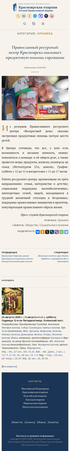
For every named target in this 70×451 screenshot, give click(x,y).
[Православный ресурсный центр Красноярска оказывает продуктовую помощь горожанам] (35, 98)
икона (16, 327)
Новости (17, 422)
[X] (47, 232)
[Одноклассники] (42, 232)
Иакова (6, 334)
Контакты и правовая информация (35, 435)
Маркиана (45, 331)
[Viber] (57, 232)
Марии (14, 337)
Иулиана (34, 331)
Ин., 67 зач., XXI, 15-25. (22, 351)
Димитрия (27, 334)
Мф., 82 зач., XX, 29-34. (35, 358)
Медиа (41, 422)
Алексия (15, 334)
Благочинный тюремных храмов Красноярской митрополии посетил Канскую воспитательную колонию (17, 257)
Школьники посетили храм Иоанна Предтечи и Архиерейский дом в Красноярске (53, 257)
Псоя (4, 331)
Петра (47, 334)
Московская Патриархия (35, 388)
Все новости (9, 366)
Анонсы (29, 422)
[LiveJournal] (52, 232)
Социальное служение (54, 225)
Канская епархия (35, 399)
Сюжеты (53, 422)
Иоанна (56, 331)
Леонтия (57, 334)
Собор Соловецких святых (36, 327)
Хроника (45, 33)
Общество (31, 225)
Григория (55, 337)
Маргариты (34, 348)
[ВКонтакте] (38, 232)
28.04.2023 (41, 67)
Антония (59, 341)
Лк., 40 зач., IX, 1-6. (27, 355)
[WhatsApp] (61, 232)
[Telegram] (66, 232)
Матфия (6, 327)
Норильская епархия (35, 403)
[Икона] (12, 313)
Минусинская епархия (35, 406)
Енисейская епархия (35, 395)
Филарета (44, 344)
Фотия (38, 334)
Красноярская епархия (35, 392)
